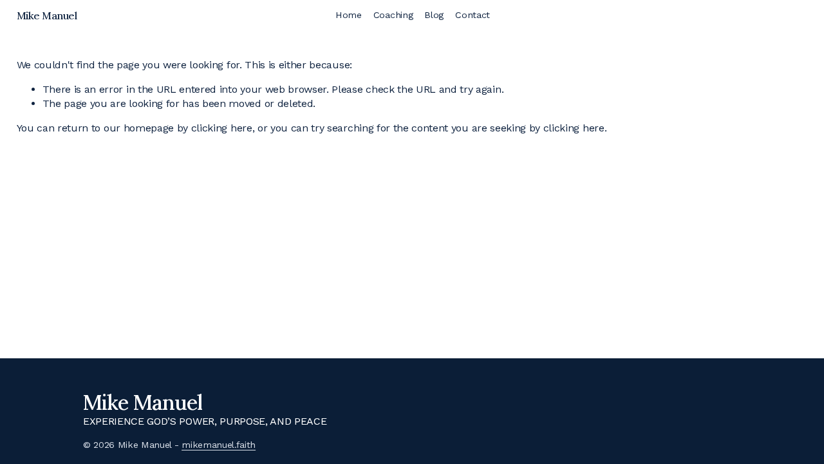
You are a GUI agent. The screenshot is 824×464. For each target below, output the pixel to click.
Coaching (393, 15)
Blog (434, 15)
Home (348, 15)
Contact (472, 15)
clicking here (221, 128)
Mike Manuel (47, 15)
